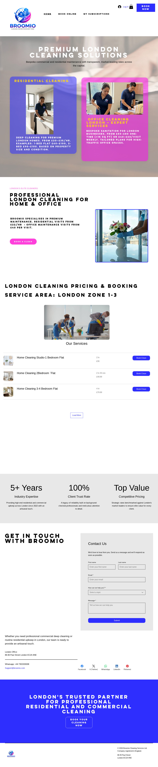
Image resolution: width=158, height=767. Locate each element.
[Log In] (119, 7)
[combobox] (116, 592)
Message (92, 600)
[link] (54, 357)
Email (90, 575)
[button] (131, 6)
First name (92, 562)
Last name (122, 562)
